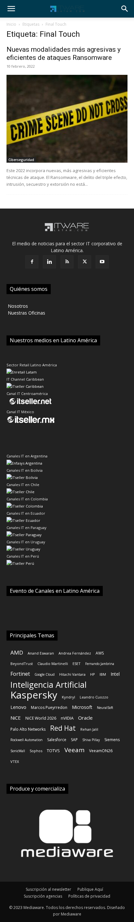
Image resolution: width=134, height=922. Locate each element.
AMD (16, 652)
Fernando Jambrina (99, 663)
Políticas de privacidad (89, 896)
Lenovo (18, 707)
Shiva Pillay (91, 740)
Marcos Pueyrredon (49, 707)
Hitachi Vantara (72, 674)
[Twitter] (84, 261)
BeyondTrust (21, 663)
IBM (103, 674)
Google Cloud (44, 674)
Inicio (11, 24)
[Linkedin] (49, 261)
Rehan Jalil (89, 729)
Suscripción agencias (43, 896)
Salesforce (56, 739)
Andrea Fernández (75, 653)
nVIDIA (67, 718)
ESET (77, 663)
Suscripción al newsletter (48, 889)
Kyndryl (68, 697)
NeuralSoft (105, 707)
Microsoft (82, 707)
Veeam (74, 750)
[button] (11, 9)
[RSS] (67, 261)
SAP (74, 739)
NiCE (15, 717)
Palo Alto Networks (28, 729)
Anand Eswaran (41, 653)
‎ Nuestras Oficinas (26, 313)
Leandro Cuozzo (94, 697)
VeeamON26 (101, 750)
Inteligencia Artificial (48, 684)
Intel (115, 674)
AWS (100, 653)
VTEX (14, 761)
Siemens (112, 739)
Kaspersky (33, 694)
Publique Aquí (90, 889)
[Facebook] (31, 261)
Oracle (85, 717)
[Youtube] (102, 261)
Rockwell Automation (26, 740)
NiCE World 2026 (40, 718)
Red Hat (63, 728)
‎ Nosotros (17, 306)
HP (92, 674)
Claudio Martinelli (52, 663)
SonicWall (17, 751)
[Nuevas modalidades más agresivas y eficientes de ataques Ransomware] (67, 119)
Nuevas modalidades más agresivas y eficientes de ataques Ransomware (64, 53)
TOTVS (53, 750)
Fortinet (20, 674)
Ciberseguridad (21, 159)
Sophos (36, 750)
